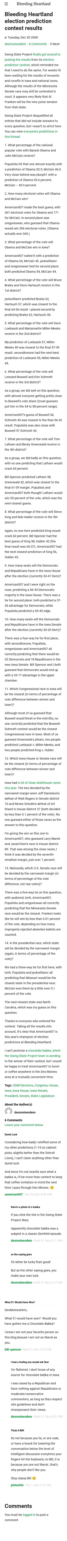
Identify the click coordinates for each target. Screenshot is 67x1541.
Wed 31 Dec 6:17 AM (48, 1240)
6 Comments (38, 44)
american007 (14, 1194)
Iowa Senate (38, 1090)
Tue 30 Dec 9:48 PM (38, 1194)
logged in (29, 1515)
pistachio (17, 1485)
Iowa (8, 1090)
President (11, 1096)
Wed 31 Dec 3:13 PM (37, 1349)
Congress (41, 1085)
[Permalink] (6, 38)
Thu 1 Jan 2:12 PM (38, 1485)
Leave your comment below (24, 1125)
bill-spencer (13, 1349)
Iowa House (21, 1090)
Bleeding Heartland (33, 3)
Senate (24, 1096)
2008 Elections (23, 1085)
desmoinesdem (15, 44)
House (53, 1085)
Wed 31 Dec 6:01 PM (48, 1416)
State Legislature (43, 1096)
